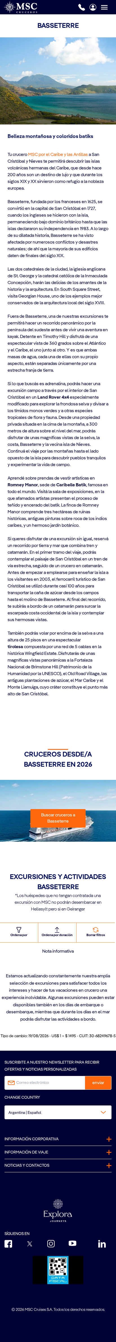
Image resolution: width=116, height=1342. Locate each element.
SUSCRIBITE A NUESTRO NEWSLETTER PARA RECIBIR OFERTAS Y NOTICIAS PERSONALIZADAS (52, 1066)
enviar (98, 1083)
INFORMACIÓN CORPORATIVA (32, 1139)
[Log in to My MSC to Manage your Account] (93, 7)
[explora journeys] (58, 1210)
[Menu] (108, 7)
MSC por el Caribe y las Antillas (58, 155)
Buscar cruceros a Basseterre (58, 818)
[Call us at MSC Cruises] (81, 7)
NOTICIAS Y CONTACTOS (27, 1166)
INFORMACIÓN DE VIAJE (26, 1152)
